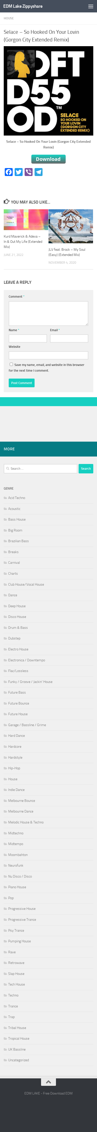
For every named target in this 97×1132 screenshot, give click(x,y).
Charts (13, 573)
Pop (11, 898)
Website (14, 347)
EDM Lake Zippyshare (23, 6)
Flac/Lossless (18, 671)
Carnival (14, 563)
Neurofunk (15, 865)
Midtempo (15, 844)
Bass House (17, 519)
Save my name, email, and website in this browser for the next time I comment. (46, 368)
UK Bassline (17, 1049)
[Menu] (91, 6)
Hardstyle (15, 757)
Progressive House (22, 909)
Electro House (18, 649)
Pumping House (19, 941)
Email (55, 330)
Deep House (17, 606)
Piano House (17, 887)
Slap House (16, 974)
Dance (12, 595)
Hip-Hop (14, 768)
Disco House (17, 617)
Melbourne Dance (20, 811)
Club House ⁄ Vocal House (26, 584)
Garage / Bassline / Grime (27, 725)
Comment (17, 296)
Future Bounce (18, 703)
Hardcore (14, 746)
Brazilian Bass (18, 541)
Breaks (13, 552)
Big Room (15, 530)
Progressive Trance (22, 920)
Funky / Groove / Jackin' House (30, 682)
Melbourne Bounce (21, 801)
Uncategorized (18, 1060)
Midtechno (15, 833)
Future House (18, 714)
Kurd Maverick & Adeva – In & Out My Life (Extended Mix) (23, 241)
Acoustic (14, 509)
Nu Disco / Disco (20, 876)
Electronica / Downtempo (26, 660)
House (9, 18)
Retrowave (16, 963)
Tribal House (17, 1028)
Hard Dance (16, 736)
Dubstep (14, 638)
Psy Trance (16, 930)
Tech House (16, 984)
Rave (12, 952)
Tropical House (18, 1038)
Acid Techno (16, 498)
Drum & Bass (18, 628)
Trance (13, 1006)
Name (14, 330)
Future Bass (17, 692)
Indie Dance (16, 790)
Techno (13, 995)
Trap (11, 1017)
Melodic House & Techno (26, 822)
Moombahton (18, 855)
